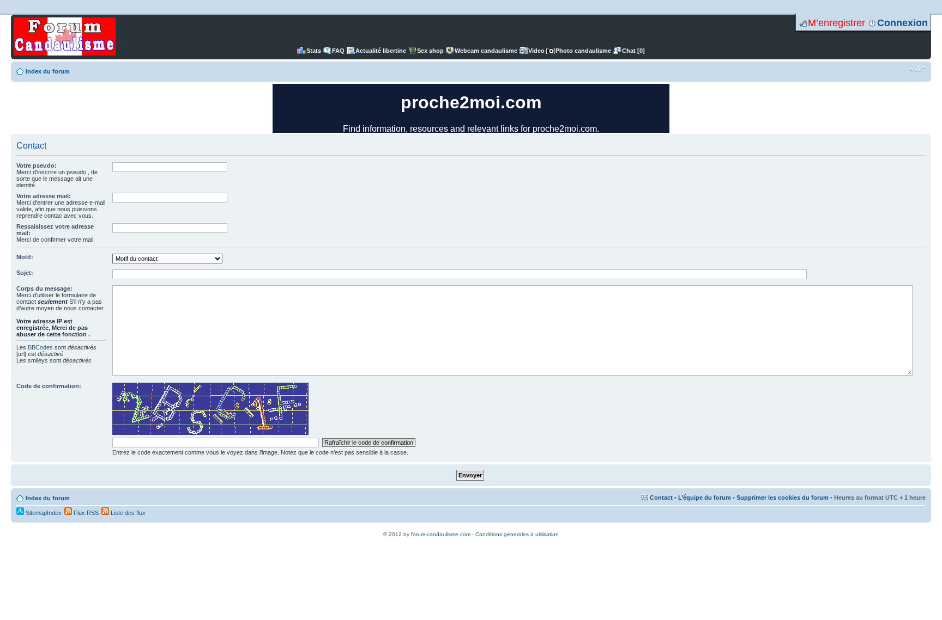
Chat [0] (633, 50)
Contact (661, 497)
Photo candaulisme (583, 50)
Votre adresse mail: (43, 196)
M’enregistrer (836, 22)
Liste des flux (127, 512)
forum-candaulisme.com (440, 534)
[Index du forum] (65, 37)
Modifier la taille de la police (918, 69)
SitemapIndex (43, 512)
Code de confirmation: (48, 386)
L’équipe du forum (704, 497)
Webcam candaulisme (486, 50)
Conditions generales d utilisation (517, 534)
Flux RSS (85, 512)
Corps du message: (44, 288)
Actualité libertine (380, 50)
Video (536, 50)
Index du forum (48, 71)
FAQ (338, 50)
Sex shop (430, 50)
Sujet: (24, 272)
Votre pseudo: (36, 165)
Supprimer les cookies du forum (782, 497)
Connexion (902, 22)
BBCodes (40, 347)
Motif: (24, 257)
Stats (313, 50)
